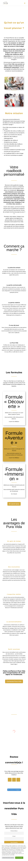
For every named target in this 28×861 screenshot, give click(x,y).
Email (14, 836)
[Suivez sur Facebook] (10, 780)
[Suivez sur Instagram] (14, 780)
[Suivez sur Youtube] (18, 780)
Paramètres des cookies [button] (8, 857)
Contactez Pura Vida (14, 681)
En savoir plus (14, 504)
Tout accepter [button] (19, 857)
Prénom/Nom (14, 831)
